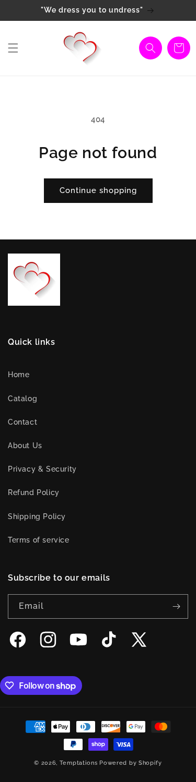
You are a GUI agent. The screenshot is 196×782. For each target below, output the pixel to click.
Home (18, 374)
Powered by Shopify (130, 763)
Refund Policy (34, 492)
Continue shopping (98, 190)
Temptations (79, 763)
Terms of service (39, 540)
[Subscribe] (176, 606)
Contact (22, 422)
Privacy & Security (42, 469)
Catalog (22, 398)
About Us (25, 445)
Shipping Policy (37, 516)
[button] (13, 48)
